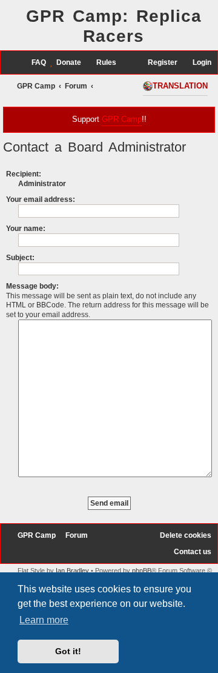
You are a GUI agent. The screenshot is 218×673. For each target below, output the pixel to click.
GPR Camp (122, 119)
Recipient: (23, 174)
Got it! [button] (68, 651)
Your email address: (40, 199)
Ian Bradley (72, 570)
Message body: (32, 286)
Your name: (25, 228)
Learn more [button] (43, 620)
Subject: (20, 257)
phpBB (141, 570)
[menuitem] (33, 63)
